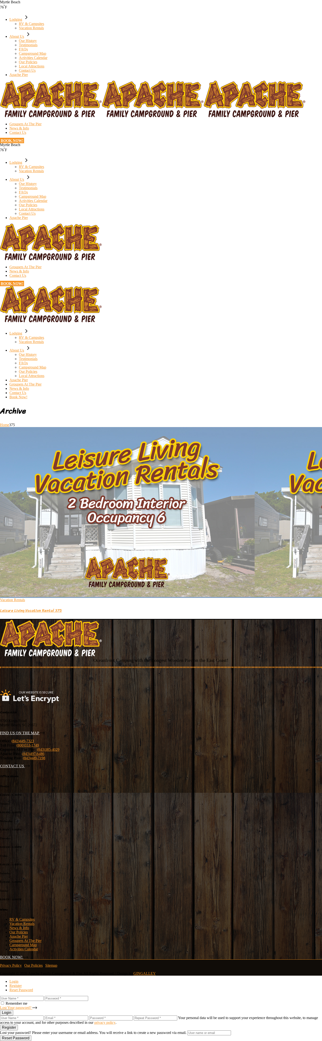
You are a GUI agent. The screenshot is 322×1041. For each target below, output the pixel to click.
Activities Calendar (23, 949)
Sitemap (51, 965)
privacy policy (105, 1022)
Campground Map (23, 945)
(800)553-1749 (28, 745)
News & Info (19, 928)
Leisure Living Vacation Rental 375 (31, 610)
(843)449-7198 (34, 758)
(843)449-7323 (23, 741)
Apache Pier (18, 936)
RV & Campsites (22, 919)
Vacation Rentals (12, 600)
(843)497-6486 (33, 754)
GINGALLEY (144, 973)
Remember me (16, 1003)
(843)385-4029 (48, 749)
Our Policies (18, 932)
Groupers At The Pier (25, 941)
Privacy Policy (11, 965)
